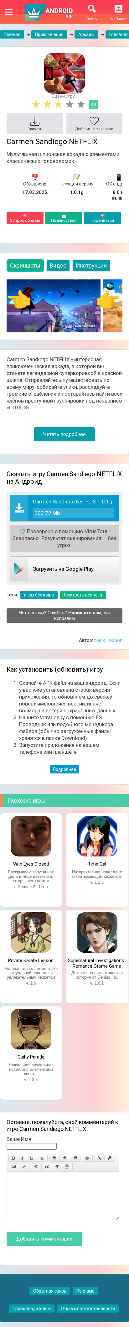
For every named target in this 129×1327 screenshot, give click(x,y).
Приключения (49, 34)
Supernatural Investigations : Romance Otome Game (97, 963)
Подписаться (63, 218)
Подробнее (64, 769)
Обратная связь (49, 1290)
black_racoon (108, 640)
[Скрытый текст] (36, 1166)
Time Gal (97, 864)
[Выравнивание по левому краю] (54, 1158)
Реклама (85, 1290)
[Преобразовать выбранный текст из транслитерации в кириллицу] (57, 1166)
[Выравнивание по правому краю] (75, 1158)
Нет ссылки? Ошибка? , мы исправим (64, 615)
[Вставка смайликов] (87, 1158)
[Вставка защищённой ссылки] (109, 1158)
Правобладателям (32, 1308)
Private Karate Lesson (31, 960)
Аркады (86, 34)
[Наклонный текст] (22, 1158)
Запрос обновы (25, 218)
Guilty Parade (31, 1057)
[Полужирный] (13, 1158)
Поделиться (102, 218)
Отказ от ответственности (88, 1308)
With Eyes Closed (31, 864)
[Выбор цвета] (24, 1166)
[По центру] (64, 1158)
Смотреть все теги (83, 594)
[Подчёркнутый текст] (32, 1158)
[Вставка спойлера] (67, 1166)
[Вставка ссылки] (99, 1158)
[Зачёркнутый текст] (42, 1158)
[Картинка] (13, 1166)
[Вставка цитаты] (46, 1166)
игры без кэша (39, 594)
